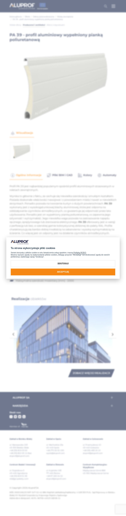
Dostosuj (63, 263)
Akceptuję (63, 272)
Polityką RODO (79, 253)
